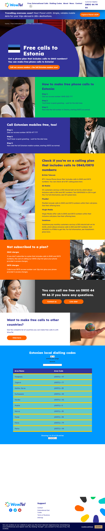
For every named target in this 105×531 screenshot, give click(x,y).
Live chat (74, 302)
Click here (17, 338)
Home (7, 24)
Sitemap (40, 518)
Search (30, 6)
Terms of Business (43, 515)
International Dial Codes (43, 511)
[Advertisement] (52, 470)
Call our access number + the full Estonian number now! (34, 67)
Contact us (51, 302)
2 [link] (53, 438)
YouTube (19, 510)
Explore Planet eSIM (90, 15)
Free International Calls (37, 3)
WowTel (14, 5)
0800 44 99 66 (91, 6)
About (65, 3)
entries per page (52, 359)
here (80, 182)
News (72, 3)
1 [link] (51, 438)
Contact (78, 3)
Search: (52, 362)
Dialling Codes (56, 3)
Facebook (10, 510)
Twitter (15, 510)
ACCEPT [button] (98, 527)
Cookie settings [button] (87, 527)
